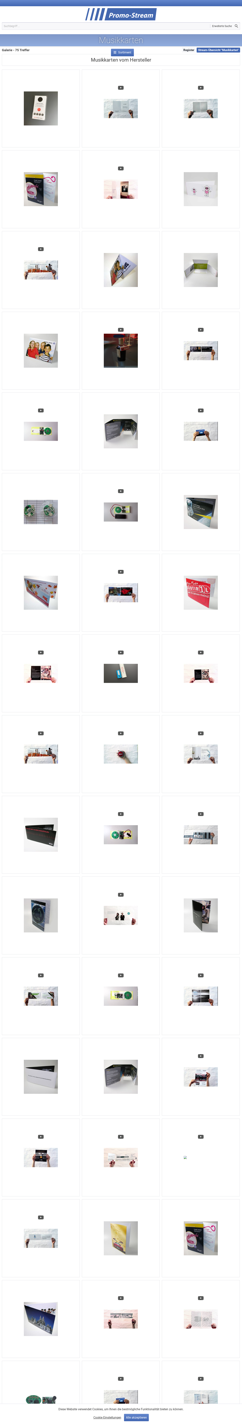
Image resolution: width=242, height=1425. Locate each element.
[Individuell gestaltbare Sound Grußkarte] (121, 270)
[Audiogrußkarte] (41, 351)
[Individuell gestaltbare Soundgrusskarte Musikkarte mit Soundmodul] (41, 1319)
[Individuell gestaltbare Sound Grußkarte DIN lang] (41, 593)
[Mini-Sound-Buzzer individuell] (121, 673)
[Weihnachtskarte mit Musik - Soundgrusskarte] (121, 189)
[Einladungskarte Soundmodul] (121, 108)
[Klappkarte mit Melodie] (201, 108)
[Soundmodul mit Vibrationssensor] (41, 431)
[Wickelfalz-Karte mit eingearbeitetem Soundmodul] (201, 512)
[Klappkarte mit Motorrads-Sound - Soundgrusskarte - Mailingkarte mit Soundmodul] (201, 673)
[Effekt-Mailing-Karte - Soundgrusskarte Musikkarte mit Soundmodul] (121, 431)
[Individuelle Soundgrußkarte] (41, 915)
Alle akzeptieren (136, 1417)
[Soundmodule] (41, 512)
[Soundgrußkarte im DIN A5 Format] (121, 1238)
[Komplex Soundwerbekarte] (201, 835)
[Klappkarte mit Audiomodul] (201, 431)
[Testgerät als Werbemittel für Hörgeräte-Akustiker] (41, 108)
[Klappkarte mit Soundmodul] (121, 915)
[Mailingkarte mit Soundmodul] (41, 189)
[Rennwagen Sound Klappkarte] (121, 593)
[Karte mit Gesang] (201, 754)
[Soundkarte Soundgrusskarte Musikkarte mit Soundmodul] (201, 270)
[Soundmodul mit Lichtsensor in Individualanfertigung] (121, 835)
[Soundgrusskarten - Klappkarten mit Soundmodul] (201, 1238)
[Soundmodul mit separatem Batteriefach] (121, 512)
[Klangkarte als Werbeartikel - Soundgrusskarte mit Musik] (201, 1319)
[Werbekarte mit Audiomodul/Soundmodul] (41, 754)
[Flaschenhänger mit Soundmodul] (121, 351)
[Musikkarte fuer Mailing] (201, 351)
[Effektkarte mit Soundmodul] (201, 1077)
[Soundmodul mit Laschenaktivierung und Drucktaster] (201, 1157)
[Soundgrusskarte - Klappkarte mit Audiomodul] (41, 673)
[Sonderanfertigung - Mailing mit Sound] (41, 1157)
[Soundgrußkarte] (41, 1077)
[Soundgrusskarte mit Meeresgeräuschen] (201, 996)
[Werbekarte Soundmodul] (41, 270)
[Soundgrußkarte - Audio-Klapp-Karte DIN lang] (41, 835)
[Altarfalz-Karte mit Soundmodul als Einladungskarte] (121, 1077)
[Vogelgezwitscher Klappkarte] (41, 996)
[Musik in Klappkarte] (41, 1238)
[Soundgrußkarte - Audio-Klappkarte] (201, 593)
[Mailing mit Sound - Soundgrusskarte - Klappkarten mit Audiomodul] (121, 1157)
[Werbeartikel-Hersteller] (123, 47)
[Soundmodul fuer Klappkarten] (121, 996)
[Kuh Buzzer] (121, 754)
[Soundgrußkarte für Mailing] (201, 915)
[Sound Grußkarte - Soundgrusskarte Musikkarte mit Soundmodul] (201, 189)
